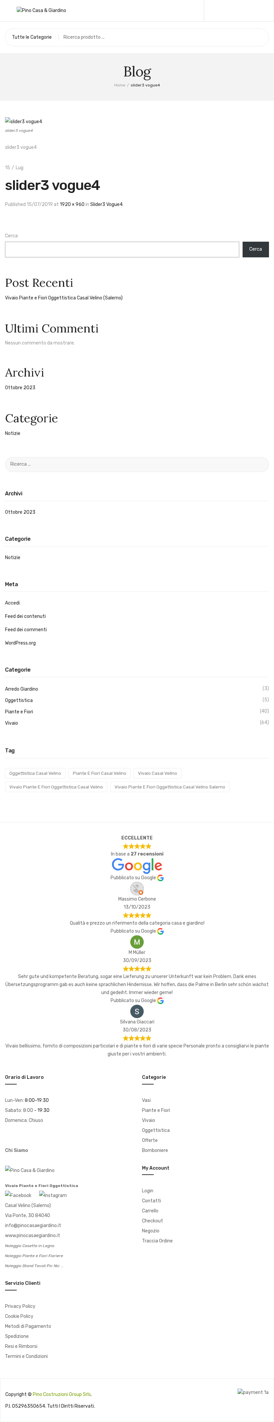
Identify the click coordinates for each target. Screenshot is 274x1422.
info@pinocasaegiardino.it (33, 1225)
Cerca (11, 236)
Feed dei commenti (26, 630)
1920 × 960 (72, 204)
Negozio (150, 1231)
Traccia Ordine (157, 1241)
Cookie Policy (19, 1316)
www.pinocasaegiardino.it (32, 1235)
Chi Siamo (16, 1150)
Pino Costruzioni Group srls (62, 1394)
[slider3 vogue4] (23, 122)
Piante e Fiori (19, 712)
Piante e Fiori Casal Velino (99, 773)
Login (147, 1191)
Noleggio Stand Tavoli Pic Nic (32, 1265)
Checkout (152, 1221)
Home (119, 85)
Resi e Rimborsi (21, 1346)
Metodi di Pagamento (28, 1326)
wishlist (242, 11)
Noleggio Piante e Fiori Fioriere (34, 1255)
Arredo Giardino (21, 689)
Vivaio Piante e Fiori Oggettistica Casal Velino (56, 786)
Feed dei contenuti (25, 616)
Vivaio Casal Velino (157, 773)
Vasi (146, 1100)
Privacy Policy (20, 1306)
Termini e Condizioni (26, 1356)
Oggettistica (19, 700)
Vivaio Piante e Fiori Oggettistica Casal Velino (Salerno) (64, 298)
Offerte (150, 1140)
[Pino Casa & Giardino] (41, 10)
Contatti (151, 1201)
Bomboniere (155, 1150)
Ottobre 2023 (20, 388)
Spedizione (17, 1336)
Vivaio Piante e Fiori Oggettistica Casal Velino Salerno (170, 786)
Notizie (12, 433)
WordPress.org (20, 643)
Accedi (12, 603)
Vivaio (11, 723)
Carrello (150, 1211)
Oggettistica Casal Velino (35, 773)
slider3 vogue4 (106, 204)
